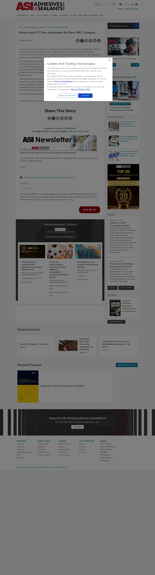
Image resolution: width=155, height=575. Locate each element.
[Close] (109, 60)
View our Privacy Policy (80, 89)
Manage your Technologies (67, 95)
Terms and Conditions (63, 81)
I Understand (85, 95)
